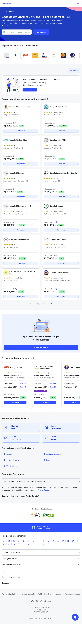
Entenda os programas (11, 577)
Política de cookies (44, 594)
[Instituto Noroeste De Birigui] (7, 55)
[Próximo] (51, 304)
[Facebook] (32, 601)
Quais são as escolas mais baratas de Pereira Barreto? (23, 481)
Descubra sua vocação (11, 552)
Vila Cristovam (12, 466)
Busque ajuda (7, 583)
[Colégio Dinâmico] (44, 55)
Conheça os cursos (9, 558)
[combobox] (17, 32)
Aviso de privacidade (27, 594)
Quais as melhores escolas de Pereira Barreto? (20, 496)
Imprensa (58, 594)
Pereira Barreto (9, 11)
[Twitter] (45, 601)
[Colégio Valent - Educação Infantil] (35, 55)
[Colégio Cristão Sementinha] (54, 55)
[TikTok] (41, 601)
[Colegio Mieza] (25, 55)
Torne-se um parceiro (72, 594)
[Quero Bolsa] (11, 3)
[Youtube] (49, 601)
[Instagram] (36, 601)
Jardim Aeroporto (53, 454)
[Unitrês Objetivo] (72, 55)
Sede (48, 460)
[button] (31, 409)
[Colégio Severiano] (16, 55)
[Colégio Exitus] (63, 55)
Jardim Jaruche (12, 460)
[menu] (77, 3)
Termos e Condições (9, 594)
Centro (9, 454)
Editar (22, 384)
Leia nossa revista (9, 571)
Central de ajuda (43, 529)
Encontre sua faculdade (11, 565)
